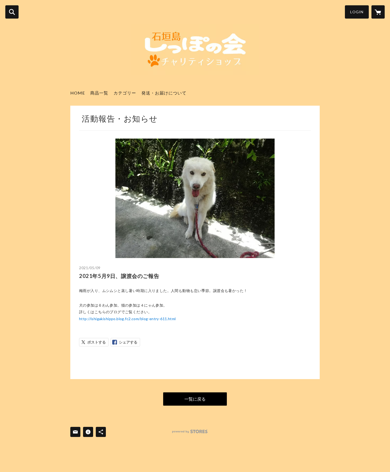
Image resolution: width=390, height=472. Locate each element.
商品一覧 (99, 92)
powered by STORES (190, 432)
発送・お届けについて (164, 92)
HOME (77, 92)
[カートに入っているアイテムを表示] (378, 12)
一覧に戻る (195, 398)
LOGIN (356, 12)
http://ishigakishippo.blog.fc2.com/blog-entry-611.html (127, 318)
